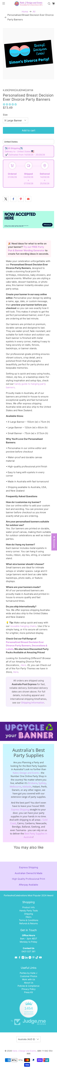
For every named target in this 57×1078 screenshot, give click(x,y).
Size (5, 114)
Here (23, 665)
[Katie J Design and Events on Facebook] (19, 958)
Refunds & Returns (28, 923)
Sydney (42, 783)
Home (25, 11)
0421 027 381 (28, 951)
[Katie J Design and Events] (28, 3)
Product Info (28, 907)
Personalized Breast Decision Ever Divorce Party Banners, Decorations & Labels (26, 645)
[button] (10, 104)
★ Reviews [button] (54, 542)
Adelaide (26, 786)
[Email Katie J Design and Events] (16, 958)
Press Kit (28, 992)
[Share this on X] (6, 199)
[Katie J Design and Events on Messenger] (30, 958)
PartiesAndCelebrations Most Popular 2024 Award (28, 895)
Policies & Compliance (28, 986)
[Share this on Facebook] (13, 199)
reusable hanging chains (23, 626)
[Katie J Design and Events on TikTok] (37, 958)
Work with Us (28, 979)
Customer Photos (28, 976)
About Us (28, 982)
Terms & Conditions (28, 920)
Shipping (28, 913)
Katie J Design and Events (26, 772)
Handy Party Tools (28, 910)
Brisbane (32, 783)
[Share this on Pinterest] (21, 199)
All (34, 11)
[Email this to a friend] (28, 199)
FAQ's (28, 917)
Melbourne (15, 786)
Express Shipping (20, 809)
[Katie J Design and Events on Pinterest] (33, 958)
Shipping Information (32, 702)
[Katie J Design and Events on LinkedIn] (26, 958)
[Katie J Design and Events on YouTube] (40, 958)
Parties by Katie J (28, 973)
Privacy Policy (29, 989)
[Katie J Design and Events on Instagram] (23, 958)
